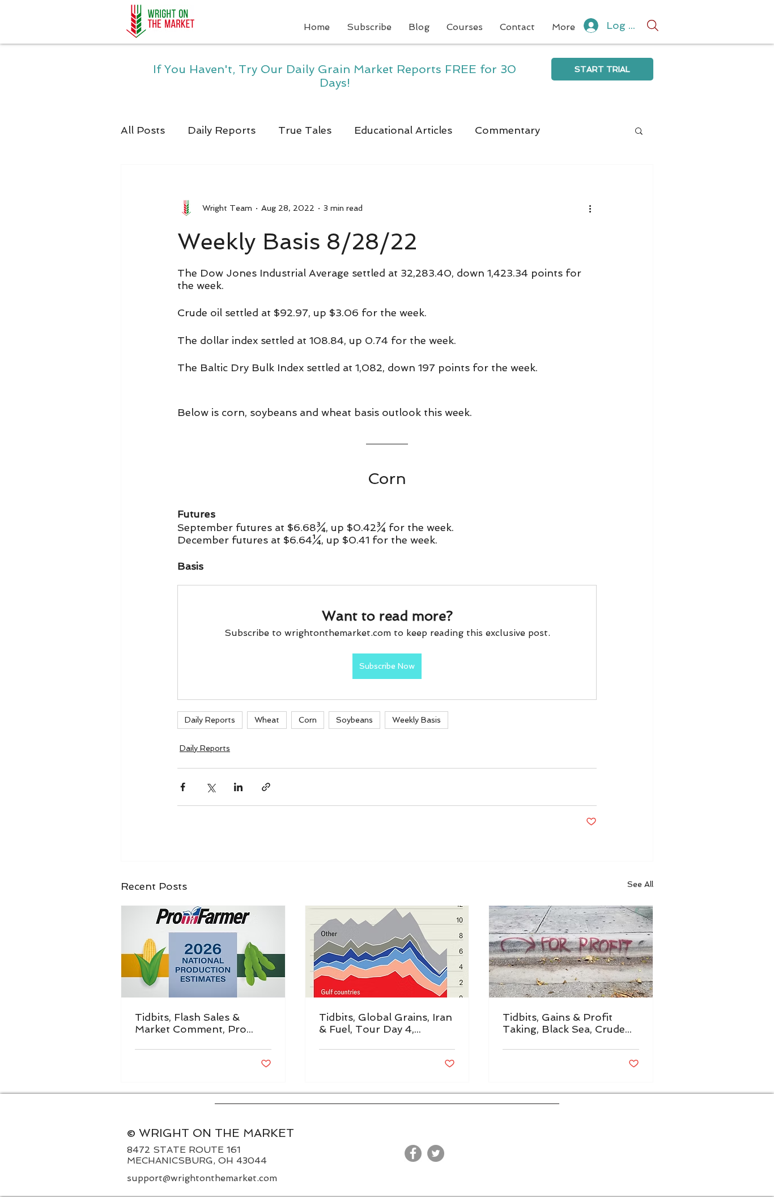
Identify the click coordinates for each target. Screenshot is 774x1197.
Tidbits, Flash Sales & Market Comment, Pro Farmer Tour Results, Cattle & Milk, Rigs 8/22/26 (202, 1023)
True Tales (304, 130)
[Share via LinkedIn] (238, 787)
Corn (308, 719)
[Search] (653, 25)
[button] (638, 130)
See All (640, 884)
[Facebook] (413, 1153)
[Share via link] (266, 787)
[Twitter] (435, 1153)
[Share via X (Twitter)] (210, 787)
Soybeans (354, 719)
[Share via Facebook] (182, 787)
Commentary (507, 130)
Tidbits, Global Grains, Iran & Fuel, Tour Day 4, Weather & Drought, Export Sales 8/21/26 (385, 1023)
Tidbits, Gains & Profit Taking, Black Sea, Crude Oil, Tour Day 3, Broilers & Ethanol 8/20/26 (568, 1023)
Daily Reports (222, 130)
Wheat (266, 719)
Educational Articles (403, 130)
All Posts (143, 130)
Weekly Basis (416, 719)
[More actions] (590, 208)
